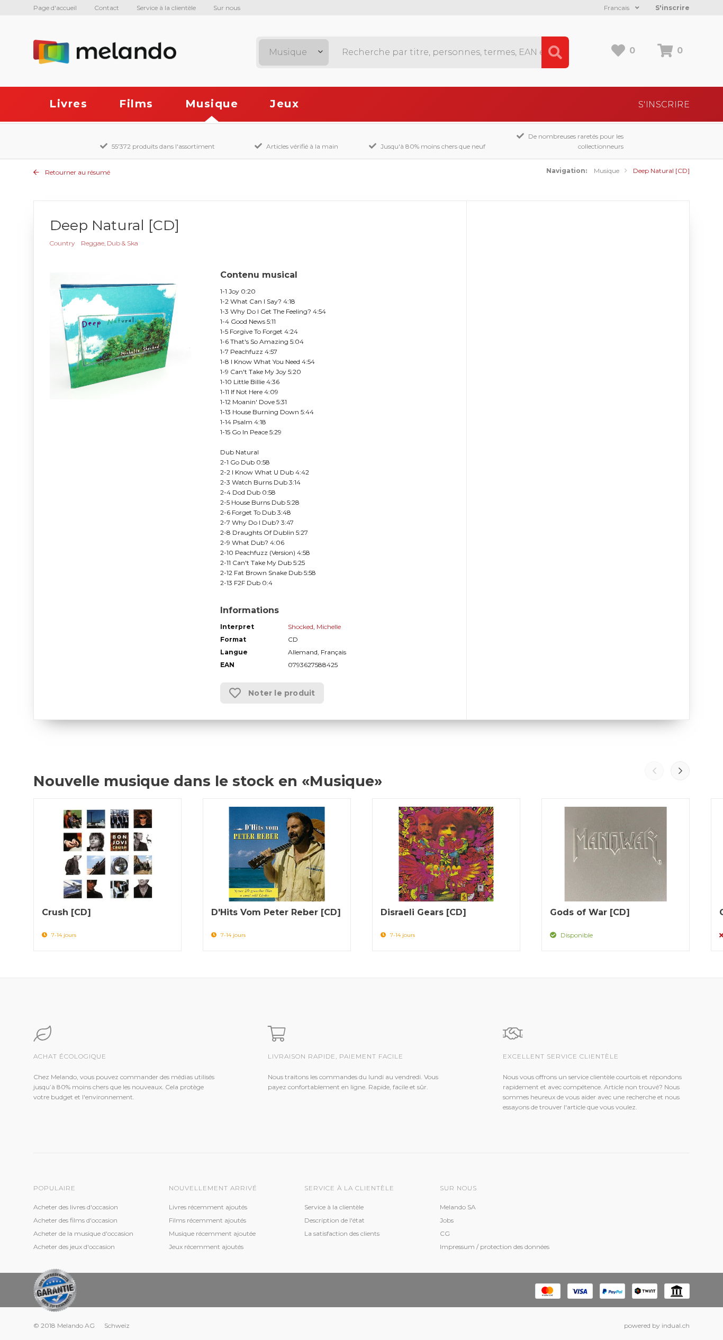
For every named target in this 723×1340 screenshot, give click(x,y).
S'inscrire (672, 8)
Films (136, 103)
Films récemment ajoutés (207, 1220)
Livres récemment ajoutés (208, 1207)
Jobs (447, 1220)
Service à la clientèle (166, 8)
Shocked (300, 627)
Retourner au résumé (76, 172)
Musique (212, 103)
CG (445, 1233)
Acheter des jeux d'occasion (74, 1247)
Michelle (329, 627)
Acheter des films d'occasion (75, 1220)
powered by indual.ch (657, 1325)
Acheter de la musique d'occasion (83, 1233)
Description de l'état (334, 1220)
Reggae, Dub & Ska (109, 243)
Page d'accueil (55, 8)
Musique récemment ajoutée (212, 1233)
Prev (654, 770)
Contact (106, 8)
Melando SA (458, 1207)
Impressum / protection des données (494, 1247)
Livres (68, 103)
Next (680, 770)
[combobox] (294, 52)
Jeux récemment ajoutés (206, 1247)
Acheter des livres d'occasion (75, 1207)
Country (62, 243)
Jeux (284, 103)
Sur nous (226, 8)
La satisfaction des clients (341, 1233)
